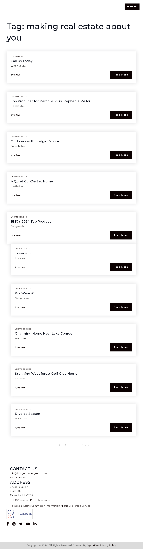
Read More (121, 74)
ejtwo (17, 75)
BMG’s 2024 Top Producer (32, 221)
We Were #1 (24, 293)
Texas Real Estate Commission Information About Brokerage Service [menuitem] (50, 506)
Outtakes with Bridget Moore (35, 141)
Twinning (23, 253)
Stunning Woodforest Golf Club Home (46, 374)
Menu (133, 6)
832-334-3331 (18, 477)
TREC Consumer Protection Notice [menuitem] (30, 500)
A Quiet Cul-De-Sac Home (32, 181)
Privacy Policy (108, 545)
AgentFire (93, 545)
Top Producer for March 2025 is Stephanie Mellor (50, 101)
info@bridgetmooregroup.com (28, 473)
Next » (85, 445)
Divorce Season (27, 414)
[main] (71, 234)
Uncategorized (19, 56)
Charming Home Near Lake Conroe (43, 333)
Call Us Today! (22, 61)
